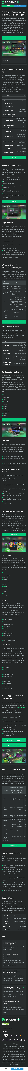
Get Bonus (14, 322)
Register (7, 5)
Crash (4, 586)
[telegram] (7, 1039)
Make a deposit (14, 845)
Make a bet (14, 419)
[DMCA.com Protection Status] (5, 1022)
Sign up (14, 201)
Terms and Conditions (7, 1028)
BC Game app (21, 707)
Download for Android (15, 740)
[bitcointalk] (25, 1039)
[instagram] (10, 1039)
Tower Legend (6, 572)
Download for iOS (15, 745)
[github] (21, 1039)
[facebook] (14, 1039)
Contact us (4, 1031)
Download (20, 5)
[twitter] (3, 1039)
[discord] (18, 1039)
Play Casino (14, 534)
